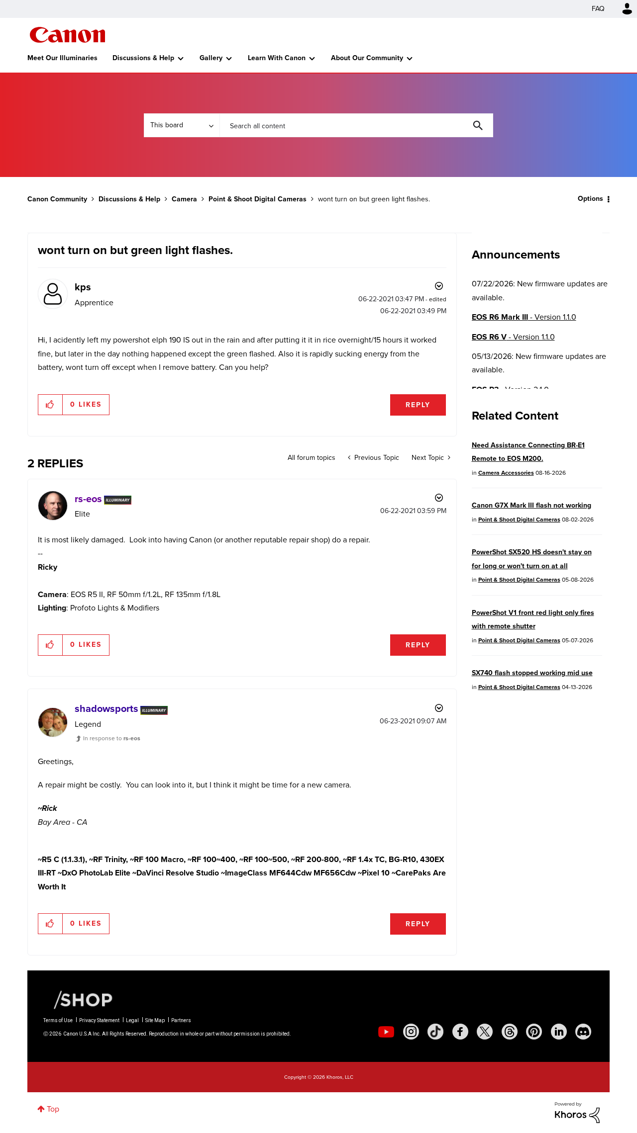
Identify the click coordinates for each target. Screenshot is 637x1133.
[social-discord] (583, 1032)
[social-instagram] (411, 1032)
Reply (418, 405)
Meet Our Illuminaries (62, 58)
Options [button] (590, 198)
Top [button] (53, 1109)
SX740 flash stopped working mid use (532, 673)
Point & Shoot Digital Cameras (258, 199)
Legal (132, 1020)
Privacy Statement (99, 1020)
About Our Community (367, 58)
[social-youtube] (386, 1032)
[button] (50, 405)
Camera (184, 199)
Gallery (211, 58)
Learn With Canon (277, 58)
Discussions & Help (143, 58)
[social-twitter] (485, 1032)
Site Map (155, 1020)
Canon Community (67, 34)
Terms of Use (58, 1020)
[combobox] (356, 125)
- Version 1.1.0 (524, 317)
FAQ (598, 8)
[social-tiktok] (435, 1032)
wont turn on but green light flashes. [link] (374, 199)
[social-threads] (510, 1032)
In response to (111, 738)
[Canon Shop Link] (78, 999)
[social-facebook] (460, 1032)
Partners (181, 1020)
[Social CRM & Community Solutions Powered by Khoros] (577, 1112)
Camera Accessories (506, 472)
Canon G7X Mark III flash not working (531, 505)
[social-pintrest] (534, 1032)
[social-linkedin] (559, 1032)
